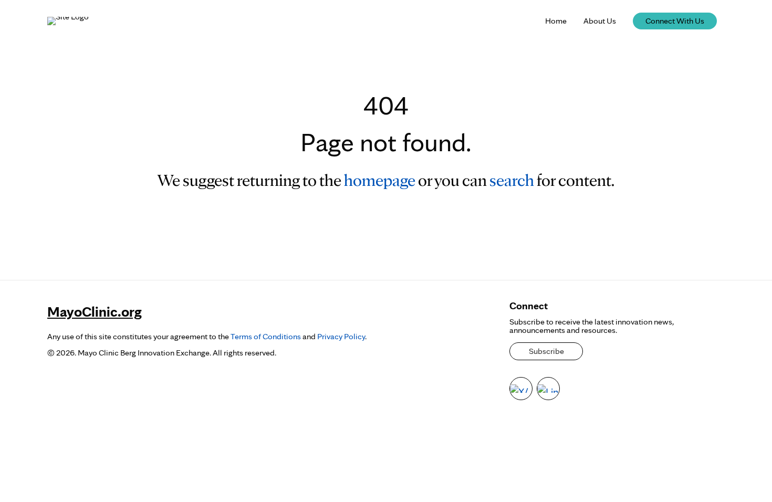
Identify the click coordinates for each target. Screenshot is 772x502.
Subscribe (546, 351)
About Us (599, 21)
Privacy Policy (341, 336)
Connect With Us (674, 21)
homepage (379, 180)
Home (556, 21)
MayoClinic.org (94, 311)
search (511, 180)
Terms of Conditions (266, 336)
